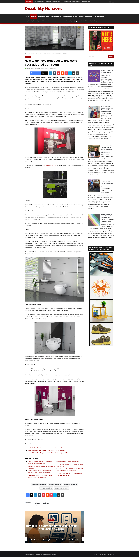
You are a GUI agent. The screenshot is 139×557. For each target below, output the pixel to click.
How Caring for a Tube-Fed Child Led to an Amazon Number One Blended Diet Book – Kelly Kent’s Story (107, 149)
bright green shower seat (49, 165)
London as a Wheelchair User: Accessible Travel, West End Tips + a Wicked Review (55, 1)
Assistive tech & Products (70, 16)
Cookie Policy (110, 554)
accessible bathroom (39, 484)
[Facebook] (28, 495)
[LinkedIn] (50, 73)
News (27, 16)
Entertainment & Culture (85, 16)
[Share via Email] (73, 73)
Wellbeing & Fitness (43, 16)
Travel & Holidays (56, 16)
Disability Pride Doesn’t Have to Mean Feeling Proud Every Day (107, 216)
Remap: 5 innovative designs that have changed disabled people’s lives (48, 453)
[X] (31, 495)
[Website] (36, 506)
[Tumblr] (54, 73)
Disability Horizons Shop (33, 21)
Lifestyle (33, 16)
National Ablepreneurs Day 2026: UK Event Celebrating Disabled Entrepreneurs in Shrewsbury (107, 74)
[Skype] (70, 73)
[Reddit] (62, 73)
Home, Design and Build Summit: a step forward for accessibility (46, 450)
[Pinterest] (58, 73)
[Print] (77, 73)
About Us (50, 21)
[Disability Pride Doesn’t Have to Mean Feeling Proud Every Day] (94, 225)
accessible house (55, 484)
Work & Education (99, 16)
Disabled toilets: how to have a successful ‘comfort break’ (45, 448)
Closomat (73, 79)
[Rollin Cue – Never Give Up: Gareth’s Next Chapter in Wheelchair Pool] (94, 191)
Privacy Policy (103, 554)
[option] (35, 538)
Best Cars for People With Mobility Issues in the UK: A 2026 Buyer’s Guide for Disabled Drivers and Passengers (51, 528)
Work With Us (93, 21)
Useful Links (84, 21)
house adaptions (47, 488)
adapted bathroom (71, 484)
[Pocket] (66, 73)
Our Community (59, 21)
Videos (44, 21)
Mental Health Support (72, 21)
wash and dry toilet (62, 488)
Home (27, 53)
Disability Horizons (43, 68)
